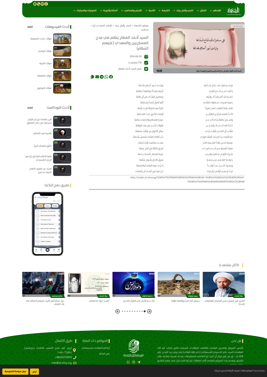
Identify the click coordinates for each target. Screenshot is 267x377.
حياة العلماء (239, 296)
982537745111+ (63, 357)
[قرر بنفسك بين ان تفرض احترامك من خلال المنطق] (62, 121)
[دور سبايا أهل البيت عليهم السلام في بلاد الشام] (43, 284)
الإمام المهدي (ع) (102, 26)
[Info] (46, 4)
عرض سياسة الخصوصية (15, 371)
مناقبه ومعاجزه (57, 296)
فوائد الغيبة (45, 63)
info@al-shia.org (61, 363)
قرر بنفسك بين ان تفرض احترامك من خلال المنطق (39, 121)
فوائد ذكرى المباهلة (41, 39)
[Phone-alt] (38, 4)
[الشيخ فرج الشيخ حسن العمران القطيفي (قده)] (224, 284)
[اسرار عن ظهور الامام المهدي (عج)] (62, 170)
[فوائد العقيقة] (62, 75)
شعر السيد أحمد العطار (130, 69)
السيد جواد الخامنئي (99, 301)
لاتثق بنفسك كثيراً (43, 146)
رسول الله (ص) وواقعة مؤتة (185, 301)
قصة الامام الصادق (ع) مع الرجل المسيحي (39, 158)
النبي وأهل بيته (123, 26)
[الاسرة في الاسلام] (62, 133)
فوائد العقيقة (44, 76)
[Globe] (34, 4)
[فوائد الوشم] (62, 51)
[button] (215, 10)
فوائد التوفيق (44, 88)
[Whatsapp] (128, 362)
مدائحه (144, 30)
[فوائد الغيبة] (62, 63)
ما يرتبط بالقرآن (147, 296)
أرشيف (30, 26)
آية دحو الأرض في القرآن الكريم (139, 301)
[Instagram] (133, 362)
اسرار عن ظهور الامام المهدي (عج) (41, 170)
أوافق (34, 372)
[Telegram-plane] (139, 362)
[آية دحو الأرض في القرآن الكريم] (133, 284)
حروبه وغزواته (193, 296)
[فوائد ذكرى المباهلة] (62, 38)
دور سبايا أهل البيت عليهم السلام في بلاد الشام (45, 302)
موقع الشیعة (141, 26)
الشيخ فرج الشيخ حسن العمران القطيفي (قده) (224, 302)
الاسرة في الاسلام (42, 133)
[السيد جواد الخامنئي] (88, 284)
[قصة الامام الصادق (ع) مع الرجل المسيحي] (62, 158)
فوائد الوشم (45, 51)
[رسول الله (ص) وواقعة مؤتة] (179, 284)
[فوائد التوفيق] (62, 88)
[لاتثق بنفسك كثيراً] (62, 145)
